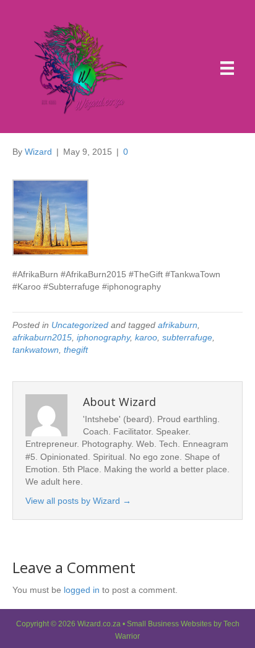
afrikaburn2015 (42, 337)
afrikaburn (177, 325)
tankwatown (35, 350)
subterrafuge (187, 337)
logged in (82, 590)
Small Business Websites (169, 624)
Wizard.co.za (99, 624)
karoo (146, 337)
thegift (76, 350)
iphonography (103, 337)
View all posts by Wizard (78, 501)
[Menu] (227, 68)
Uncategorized (79, 325)
